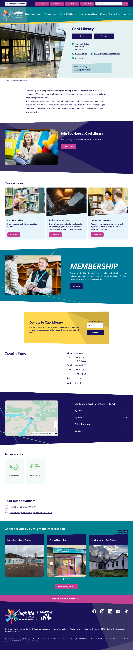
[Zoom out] (55, 425)
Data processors (120, 629)
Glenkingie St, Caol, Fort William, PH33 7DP (95, 403)
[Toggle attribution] (56, 433)
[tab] (63, 579)
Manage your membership (22, 629)
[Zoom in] (55, 422)
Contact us (8, 629)
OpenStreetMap (49, 434)
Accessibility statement (12, 631)
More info (13, 234)
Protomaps (41, 434)
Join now (41, 3)
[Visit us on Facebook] (94, 611)
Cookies (109, 629)
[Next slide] (125, 531)
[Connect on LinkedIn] (110, 611)
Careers (96, 629)
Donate (72, 3)
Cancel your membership (42, 629)
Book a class (57, 3)
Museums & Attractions (110, 14)
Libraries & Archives (88, 14)
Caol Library (22, 80)
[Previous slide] (120, 531)
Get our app (87, 629)
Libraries (14, 80)
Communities (50, 14)
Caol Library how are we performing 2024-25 (31, 512)
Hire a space (87, 3)
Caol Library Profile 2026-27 (23, 507)
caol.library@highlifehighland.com (107, 53)
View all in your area (66, 586)
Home (7, 80)
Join (82, 36)
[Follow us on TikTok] (126, 611)
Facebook (79, 58)
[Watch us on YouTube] (118, 611)
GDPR (103, 629)
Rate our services (75, 629)
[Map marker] (32, 418)
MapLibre (34, 434)
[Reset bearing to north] (55, 428)
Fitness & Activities (33, 14)
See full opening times (82, 69)
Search (125, 3)
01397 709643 (81, 53)
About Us (127, 14)
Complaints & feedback (60, 629)
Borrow (104, 36)
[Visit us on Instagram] (102, 611)
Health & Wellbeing (68, 14)
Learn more (68, 146)
